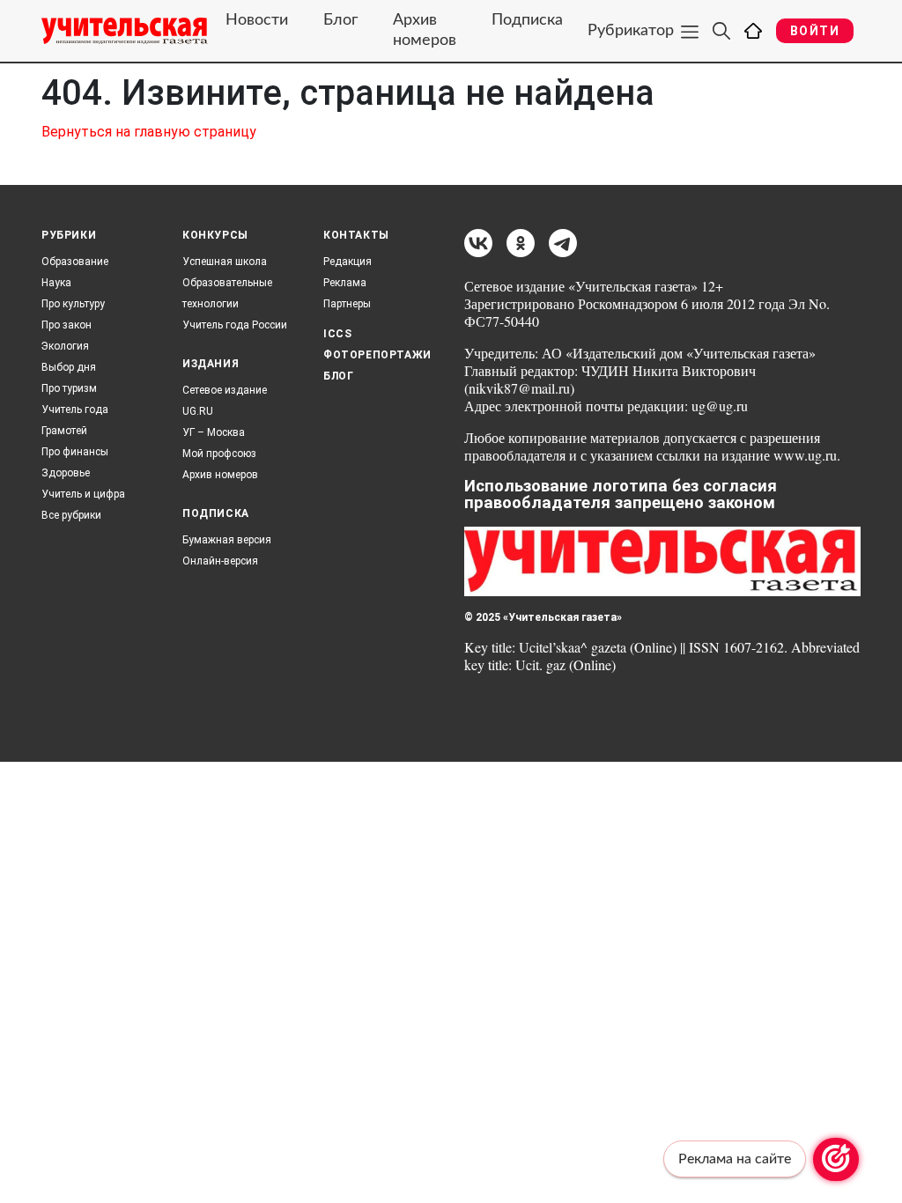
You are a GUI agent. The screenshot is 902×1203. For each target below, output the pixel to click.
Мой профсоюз (219, 453)
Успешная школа (224, 261)
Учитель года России (234, 325)
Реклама (344, 283)
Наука (56, 283)
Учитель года (74, 409)
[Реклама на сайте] (836, 1159)
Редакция (347, 261)
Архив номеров (424, 30)
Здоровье (65, 473)
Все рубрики (71, 515)
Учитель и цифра (83, 494)
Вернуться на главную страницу (148, 131)
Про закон (66, 325)
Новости (257, 20)
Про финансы (74, 452)
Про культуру (73, 304)
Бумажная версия (226, 540)
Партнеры (347, 304)
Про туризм (69, 388)
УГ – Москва (213, 432)
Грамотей (64, 430)
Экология (65, 346)
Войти (814, 31)
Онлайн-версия (220, 561)
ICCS (337, 334)
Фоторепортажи (377, 355)
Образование (74, 261)
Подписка (527, 20)
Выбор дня (68, 367)
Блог (340, 20)
